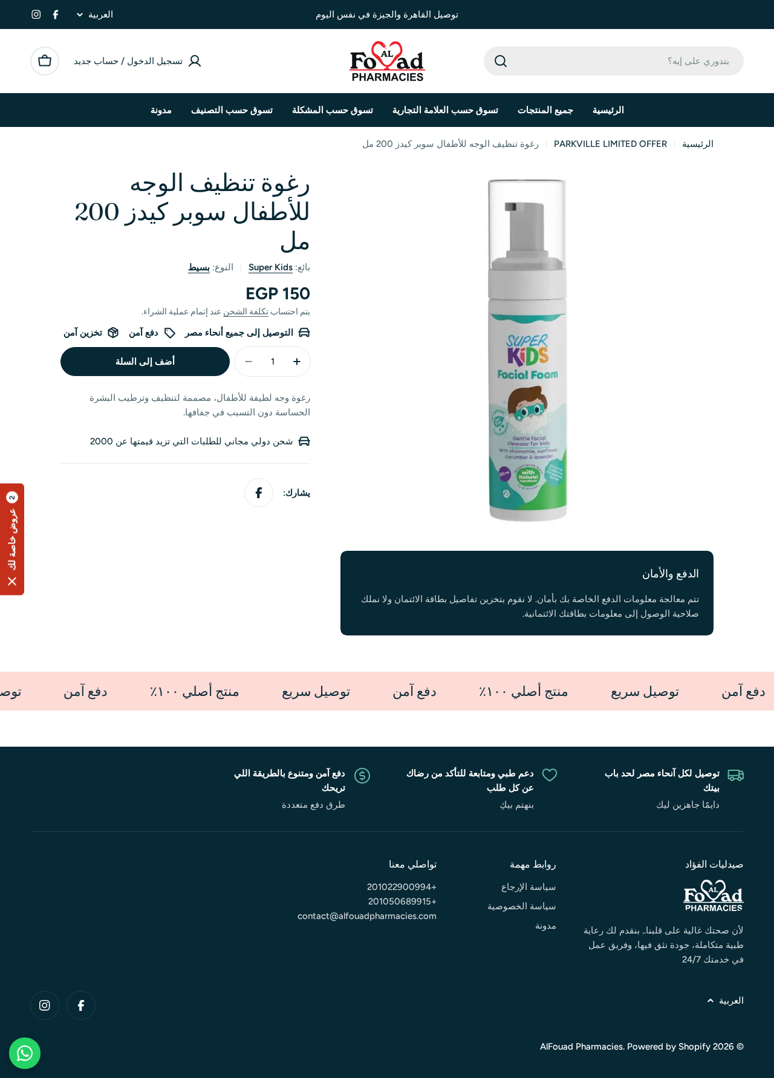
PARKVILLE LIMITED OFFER (610, 143)
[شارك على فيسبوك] (258, 492)
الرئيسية (698, 143)
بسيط (199, 267)
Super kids (271, 267)
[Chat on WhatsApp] (25, 1053)
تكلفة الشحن (245, 311)
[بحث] (500, 61)
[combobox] (614, 61)
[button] (12, 539)
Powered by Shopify (669, 1046)
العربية (100, 14)
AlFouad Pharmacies (581, 1046)
